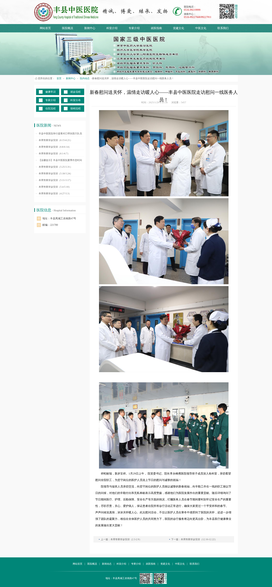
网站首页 (45, 28)
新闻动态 (107, 563)
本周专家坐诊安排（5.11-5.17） (55, 180)
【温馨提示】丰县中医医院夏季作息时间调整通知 (60, 160)
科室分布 (75, 100)
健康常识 (50, 91)
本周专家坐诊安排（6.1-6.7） (54, 153)
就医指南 (156, 28)
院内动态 (85, 78)
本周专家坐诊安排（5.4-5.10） (55, 186)
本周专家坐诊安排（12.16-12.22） (199, 539)
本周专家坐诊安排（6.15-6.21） (55, 140)
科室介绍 (111, 28)
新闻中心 (89, 28)
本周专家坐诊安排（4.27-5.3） (55, 193)
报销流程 (75, 108)
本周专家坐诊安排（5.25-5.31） (55, 166)
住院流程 (50, 108)
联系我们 (223, 28)
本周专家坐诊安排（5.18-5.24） (55, 173)
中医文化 (200, 28)
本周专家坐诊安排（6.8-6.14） (55, 146)
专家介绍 (134, 28)
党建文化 (178, 28)
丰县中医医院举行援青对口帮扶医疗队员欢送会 (60, 133)
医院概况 (67, 28)
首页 (59, 78)
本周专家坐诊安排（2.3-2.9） (126, 539)
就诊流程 (75, 91)
